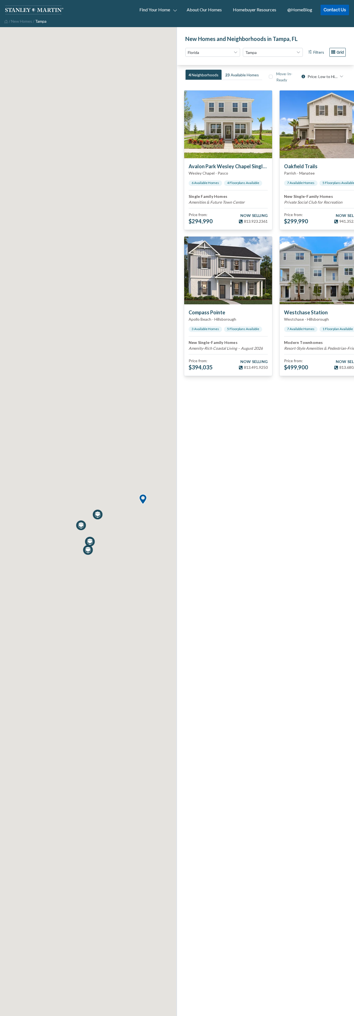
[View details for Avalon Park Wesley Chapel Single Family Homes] (228, 124)
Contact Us (335, 10)
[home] (5, 21)
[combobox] (212, 52)
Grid (340, 52)
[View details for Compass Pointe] (228, 270)
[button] (143, 500)
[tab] (204, 74)
